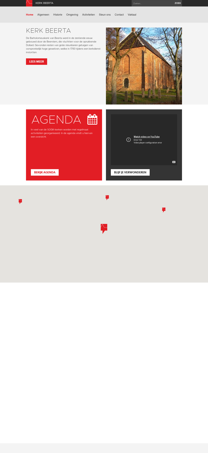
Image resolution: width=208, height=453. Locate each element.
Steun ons (105, 14)
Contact (119, 14)
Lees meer (36, 61)
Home (29, 14)
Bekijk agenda (44, 172)
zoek (178, 3)
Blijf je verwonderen (130, 172)
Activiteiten (88, 14)
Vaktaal (132, 14)
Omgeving (72, 14)
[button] (104, 229)
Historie (57, 14)
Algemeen (43, 14)
